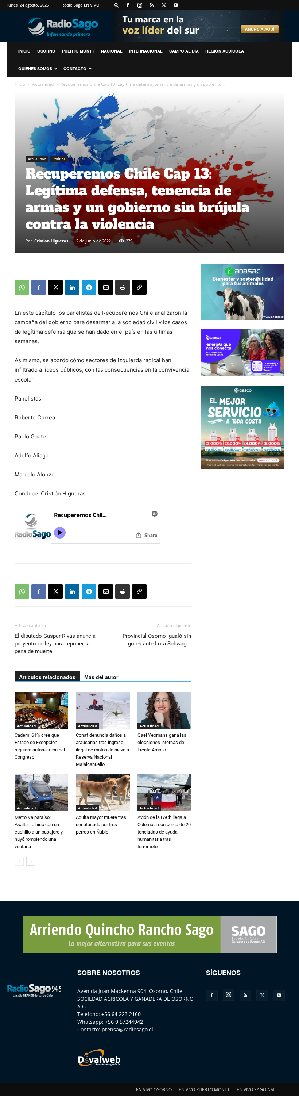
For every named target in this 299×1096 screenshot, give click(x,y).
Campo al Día (184, 51)
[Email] (105, 287)
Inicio (20, 84)
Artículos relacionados (47, 677)
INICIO (24, 51)
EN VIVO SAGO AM (255, 1090)
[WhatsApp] (22, 287)
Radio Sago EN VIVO (81, 5)
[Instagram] (139, 5)
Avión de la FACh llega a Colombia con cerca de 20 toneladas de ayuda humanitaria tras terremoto (164, 832)
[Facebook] (127, 5)
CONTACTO (74, 68)
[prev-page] (19, 861)
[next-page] (30, 861)
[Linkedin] (72, 287)
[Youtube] (175, 5)
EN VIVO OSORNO (154, 1090)
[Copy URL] (139, 287)
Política (59, 158)
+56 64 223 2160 (121, 1014)
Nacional (112, 51)
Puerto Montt (78, 51)
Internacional (146, 51)
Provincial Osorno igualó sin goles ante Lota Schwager (157, 640)
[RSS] (151, 5)
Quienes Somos (35, 68)
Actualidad (43, 84)
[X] (163, 5)
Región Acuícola (224, 51)
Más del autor (101, 677)
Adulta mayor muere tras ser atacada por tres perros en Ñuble (101, 825)
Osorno (46, 51)
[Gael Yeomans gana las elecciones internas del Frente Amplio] (164, 710)
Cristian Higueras (51, 241)
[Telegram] (89, 287)
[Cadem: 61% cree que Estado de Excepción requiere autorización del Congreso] (41, 710)
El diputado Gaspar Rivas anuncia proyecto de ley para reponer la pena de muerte (55, 644)
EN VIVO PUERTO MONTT (204, 1090)
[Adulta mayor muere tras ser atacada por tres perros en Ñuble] (102, 792)
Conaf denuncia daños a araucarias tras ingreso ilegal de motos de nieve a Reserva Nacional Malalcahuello (102, 749)
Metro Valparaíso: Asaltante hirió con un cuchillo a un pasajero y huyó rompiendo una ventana (39, 832)
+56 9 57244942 (124, 1021)
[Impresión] (122, 287)
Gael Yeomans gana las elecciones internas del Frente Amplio (161, 742)
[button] (116, 5)
